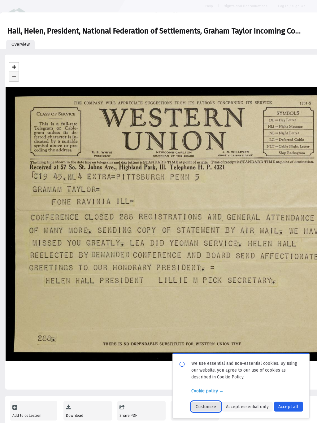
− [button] (14, 76)
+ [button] (14, 67)
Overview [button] (20, 44)
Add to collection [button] (26, 415)
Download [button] (74, 415)
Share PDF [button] (128, 415)
